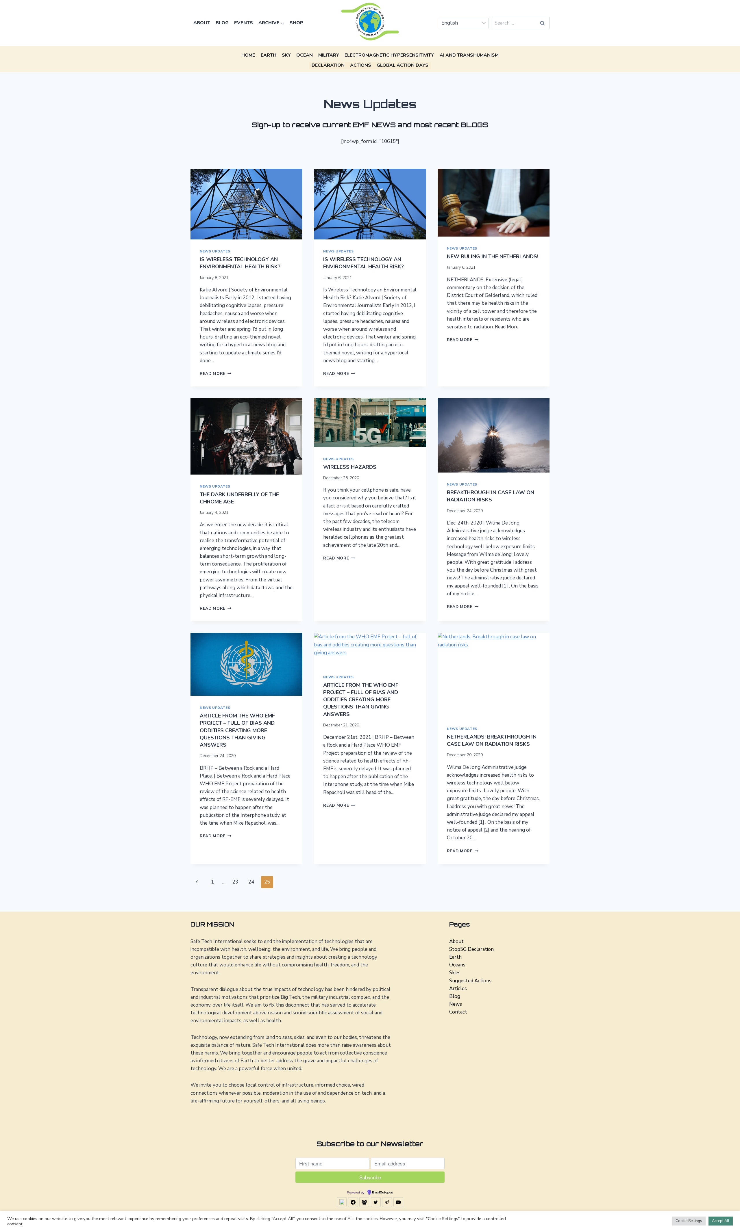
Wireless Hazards (349, 467)
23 (235, 882)
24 (251, 882)
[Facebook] (353, 1202)
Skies (454, 972)
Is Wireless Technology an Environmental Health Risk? (240, 263)
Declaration (328, 65)
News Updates (215, 251)
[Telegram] (387, 1202)
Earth (268, 55)
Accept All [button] (720, 1220)
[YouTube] (398, 1202)
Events (243, 23)
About (201, 23)
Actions (360, 65)
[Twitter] (376, 1202)
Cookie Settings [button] (689, 1220)
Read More (216, 373)
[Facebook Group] (364, 1202)
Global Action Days (402, 65)
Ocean (304, 55)
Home (248, 55)
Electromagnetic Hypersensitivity (389, 55)
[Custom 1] (342, 1202)
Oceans (457, 965)
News (455, 1004)
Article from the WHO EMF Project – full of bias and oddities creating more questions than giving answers (237, 730)
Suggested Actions (470, 980)
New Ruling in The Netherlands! (492, 256)
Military (328, 55)
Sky (286, 55)
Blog (222, 23)
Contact (458, 1012)
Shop (296, 23)
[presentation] (246, 204)
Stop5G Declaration (471, 949)
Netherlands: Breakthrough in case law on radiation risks (491, 740)
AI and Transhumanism (469, 55)
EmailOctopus (382, 1192)
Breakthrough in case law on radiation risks (490, 496)
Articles (458, 988)
